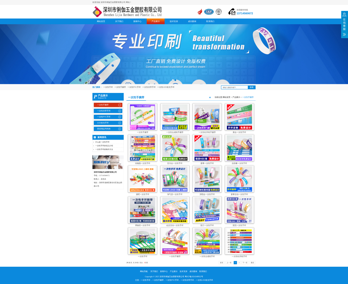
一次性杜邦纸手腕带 (207, 132)
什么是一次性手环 (102, 142)
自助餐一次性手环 (239, 163)
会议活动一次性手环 (174, 225)
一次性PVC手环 (134, 87)
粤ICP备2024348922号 (194, 277)
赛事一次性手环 (207, 163)
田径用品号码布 (104, 129)
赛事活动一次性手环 (239, 194)
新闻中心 (137, 21)
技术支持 (174, 21)
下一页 (245, 263)
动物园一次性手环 (142, 163)
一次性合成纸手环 (207, 256)
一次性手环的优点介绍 (104, 146)
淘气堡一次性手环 (174, 194)
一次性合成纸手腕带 (174, 132)
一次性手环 (108, 87)
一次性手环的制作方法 (104, 149)
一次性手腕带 (120, 87)
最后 (252, 263)
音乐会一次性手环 (174, 163)
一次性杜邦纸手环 (239, 256)
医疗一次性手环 (207, 225)
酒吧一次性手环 (142, 194)
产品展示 (156, 21)
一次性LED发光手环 (165, 87)
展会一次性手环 (239, 132)
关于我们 (119, 21)
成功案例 (192, 21)
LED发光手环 (103, 123)
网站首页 (101, 21)
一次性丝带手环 (149, 87)
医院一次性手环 (239, 225)
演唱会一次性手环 (207, 194)
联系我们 (210, 21)
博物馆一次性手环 (142, 225)
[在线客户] (344, 24)
